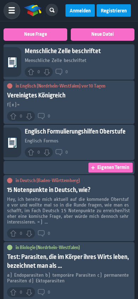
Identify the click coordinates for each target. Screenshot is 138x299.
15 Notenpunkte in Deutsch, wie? (49, 190)
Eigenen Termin (113, 167)
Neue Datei (102, 34)
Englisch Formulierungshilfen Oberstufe (75, 131)
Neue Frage (35, 34)
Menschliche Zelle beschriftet (63, 51)
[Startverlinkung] (33, 11)
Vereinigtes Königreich (36, 95)
